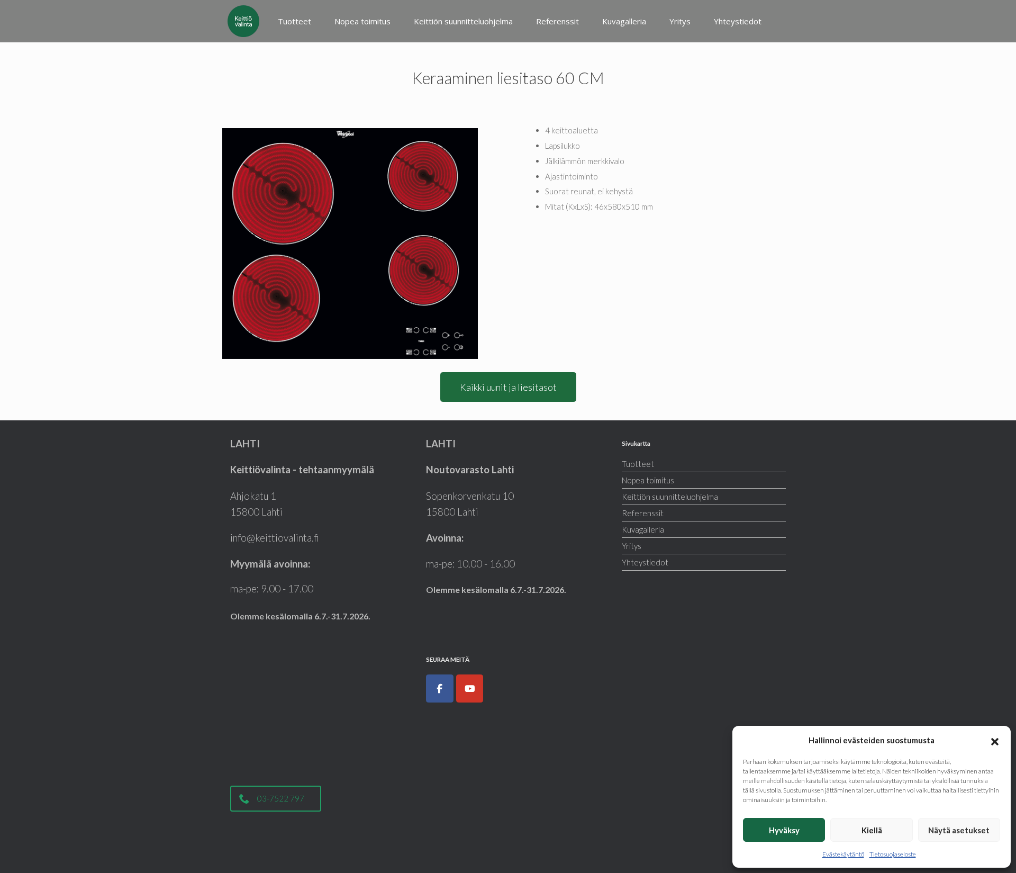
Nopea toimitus (362, 21)
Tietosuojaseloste (892, 854)
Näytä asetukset (959, 830)
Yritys (680, 21)
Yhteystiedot (737, 21)
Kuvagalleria (624, 21)
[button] (995, 740)
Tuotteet (294, 21)
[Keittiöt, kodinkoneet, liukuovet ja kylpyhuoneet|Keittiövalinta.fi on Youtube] (470, 688)
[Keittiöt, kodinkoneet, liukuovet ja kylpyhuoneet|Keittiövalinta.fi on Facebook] (439, 688)
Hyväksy (784, 830)
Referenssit (557, 21)
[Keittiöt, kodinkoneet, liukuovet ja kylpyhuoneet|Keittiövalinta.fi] (243, 21)
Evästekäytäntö (843, 854)
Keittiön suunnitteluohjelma (463, 21)
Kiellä (871, 830)
